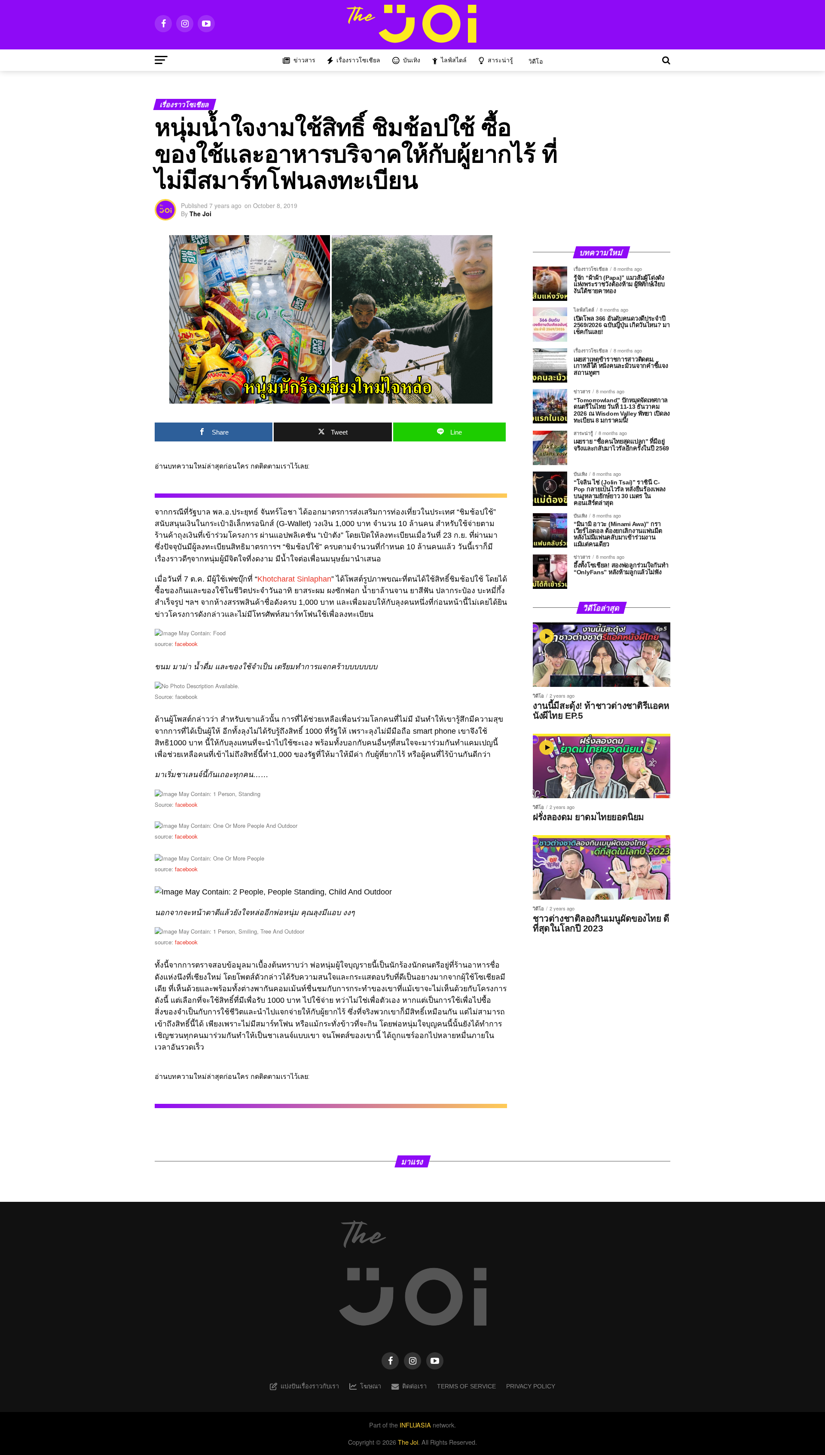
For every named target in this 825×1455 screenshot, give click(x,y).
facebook (186, 644)
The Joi (200, 213)
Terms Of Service (466, 1386)
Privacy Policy (530, 1386)
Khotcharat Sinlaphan (294, 579)
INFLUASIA (415, 1424)
